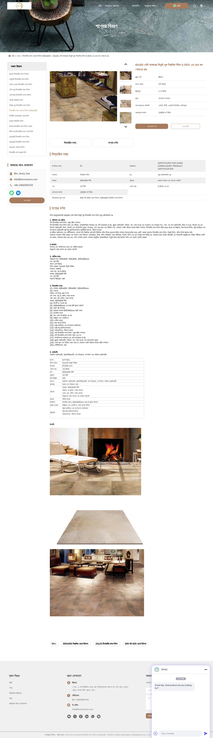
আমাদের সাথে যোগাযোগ (151, 5)
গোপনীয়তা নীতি (49, 735)
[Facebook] (81, 717)
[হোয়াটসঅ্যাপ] (11, 193)
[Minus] (205, 669)
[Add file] (156, 733)
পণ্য (124, 5)
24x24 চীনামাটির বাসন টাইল (107, 643)
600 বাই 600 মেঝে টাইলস (135, 643)
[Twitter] (75, 717)
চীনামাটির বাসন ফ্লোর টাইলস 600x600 (36, 56)
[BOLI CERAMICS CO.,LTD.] (19, 5)
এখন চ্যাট (27, 200)
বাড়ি (100, 5)
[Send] (205, 733)
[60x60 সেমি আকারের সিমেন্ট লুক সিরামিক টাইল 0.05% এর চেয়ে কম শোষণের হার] (83, 96)
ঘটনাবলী (135, 5)
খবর (10, 698)
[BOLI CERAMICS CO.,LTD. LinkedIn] (87, 717)
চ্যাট (178, 5)
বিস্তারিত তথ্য (70, 142)
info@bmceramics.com (25, 179)
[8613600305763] (93, 717)
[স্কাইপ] (18, 193)
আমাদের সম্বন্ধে (112, 5)
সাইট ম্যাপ (60, 735)
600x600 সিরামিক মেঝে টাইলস (75, 643)
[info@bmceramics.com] (99, 717)
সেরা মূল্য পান (151, 126)
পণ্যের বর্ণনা (113, 142)
